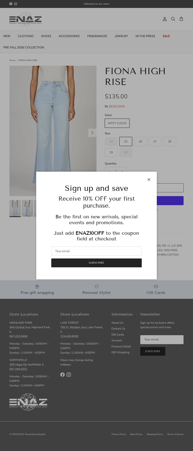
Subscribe (96, 262)
